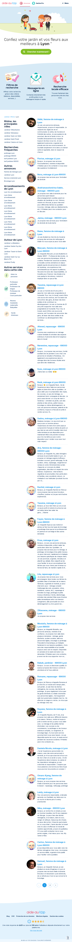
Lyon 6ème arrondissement (9, 218)
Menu (67, 3)
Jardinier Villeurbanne (12, 130)
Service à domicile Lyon (12, 178)
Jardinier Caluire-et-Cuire (13, 142)
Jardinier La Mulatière (12, 243)
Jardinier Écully (9, 262)
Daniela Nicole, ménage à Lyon (52, 748)
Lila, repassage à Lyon (48, 574)
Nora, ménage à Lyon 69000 (51, 174)
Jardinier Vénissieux (11, 133)
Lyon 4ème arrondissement (9, 207)
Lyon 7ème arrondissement (9, 223)
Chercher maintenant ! (38, 52)
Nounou (13, 301)
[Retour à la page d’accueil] (9, 3)
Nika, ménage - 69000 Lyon (51, 808)
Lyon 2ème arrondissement (9, 196)
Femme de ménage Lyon (13, 172)
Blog (8, 916)
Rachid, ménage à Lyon (48, 487)
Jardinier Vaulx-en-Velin (12, 136)
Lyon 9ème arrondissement (9, 234)
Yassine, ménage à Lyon (49, 503)
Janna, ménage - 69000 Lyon (52, 218)
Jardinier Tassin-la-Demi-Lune (13, 253)
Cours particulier (16, 295)
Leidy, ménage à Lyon (48, 792)
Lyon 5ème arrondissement (9, 212)
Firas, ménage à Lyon (47, 540)
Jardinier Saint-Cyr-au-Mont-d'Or (12, 258)
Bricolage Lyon (9, 181)
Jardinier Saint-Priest (11, 139)
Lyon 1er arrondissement (12, 192)
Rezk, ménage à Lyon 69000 (51, 382)
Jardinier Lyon (9, 175)
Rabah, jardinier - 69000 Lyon (52, 663)
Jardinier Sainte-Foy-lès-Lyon (13, 247)
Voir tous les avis (36, 930)
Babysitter (13, 307)
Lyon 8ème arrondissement (9, 228)
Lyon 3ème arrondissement (9, 202)
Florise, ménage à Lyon (48, 158)
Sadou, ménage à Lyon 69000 (52, 418)
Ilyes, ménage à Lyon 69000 (51, 369)
